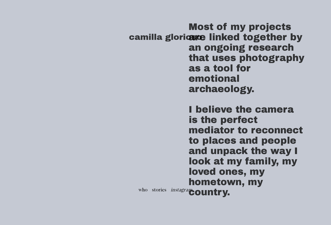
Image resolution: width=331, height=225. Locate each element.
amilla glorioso (168, 37)
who (142, 190)
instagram (182, 190)
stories (159, 190)
